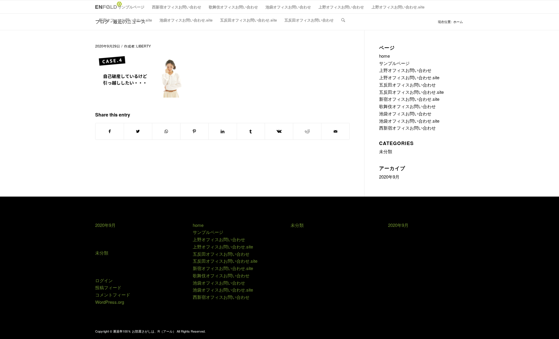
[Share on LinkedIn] (223, 131)
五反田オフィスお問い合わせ (309, 20)
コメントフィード (112, 295)
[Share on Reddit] (307, 131)
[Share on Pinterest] (194, 131)
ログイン (104, 280)
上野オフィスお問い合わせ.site (398, 7)
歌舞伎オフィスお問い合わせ (233, 7)
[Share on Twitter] (138, 131)
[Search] (343, 20)
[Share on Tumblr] (251, 131)
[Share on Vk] (279, 131)
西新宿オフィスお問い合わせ (176, 7)
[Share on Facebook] (109, 131)
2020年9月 (389, 177)
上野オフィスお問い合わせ (341, 7)
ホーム (104, 7)
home (384, 56)
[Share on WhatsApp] (166, 131)
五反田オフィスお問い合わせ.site (248, 20)
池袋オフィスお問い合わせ (288, 7)
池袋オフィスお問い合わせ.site (186, 20)
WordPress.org (109, 302)
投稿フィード (108, 287)
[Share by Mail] (335, 131)
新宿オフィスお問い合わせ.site (125, 20)
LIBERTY (143, 45)
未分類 (385, 151)
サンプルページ (131, 7)
